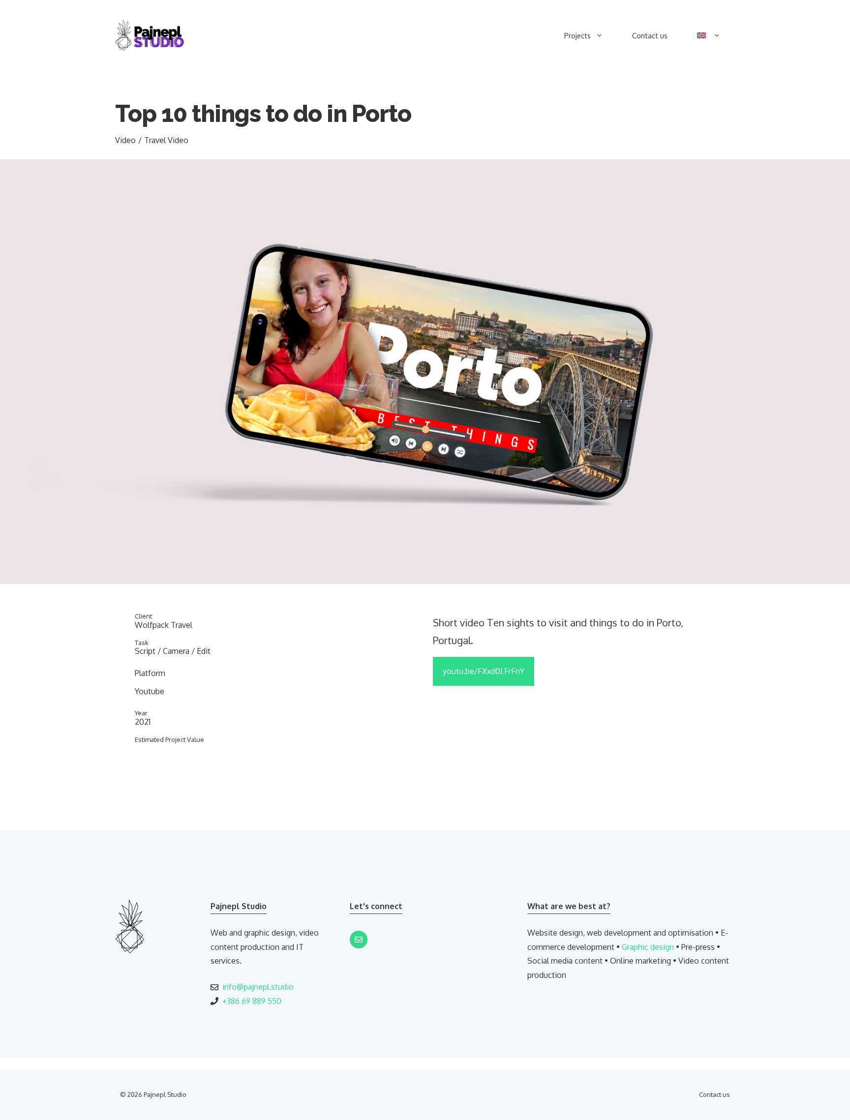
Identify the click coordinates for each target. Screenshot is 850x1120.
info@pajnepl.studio (258, 987)
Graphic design (648, 947)
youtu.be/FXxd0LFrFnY (483, 671)
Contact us (650, 35)
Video (125, 140)
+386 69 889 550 (251, 1001)
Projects (577, 35)
